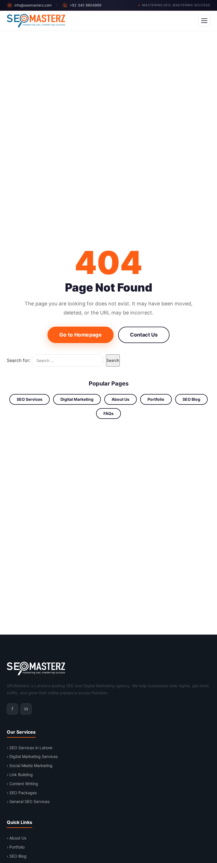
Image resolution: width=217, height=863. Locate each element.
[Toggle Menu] (204, 21)
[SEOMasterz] (36, 20)
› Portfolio (16, 847)
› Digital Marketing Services (32, 756)
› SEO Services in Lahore (29, 747)
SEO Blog (191, 399)
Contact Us (144, 335)
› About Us (16, 838)
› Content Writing (22, 783)
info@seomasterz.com (33, 5)
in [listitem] (26, 709)
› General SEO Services (28, 801)
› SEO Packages (22, 792)
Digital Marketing (77, 399)
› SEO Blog (17, 856)
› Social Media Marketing (30, 765)
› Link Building (20, 774)
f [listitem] (12, 709)
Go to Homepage (80, 335)
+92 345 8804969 (85, 5)
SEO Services (29, 399)
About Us (120, 399)
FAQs (108, 413)
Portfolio (155, 399)
